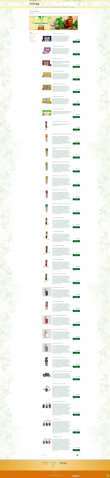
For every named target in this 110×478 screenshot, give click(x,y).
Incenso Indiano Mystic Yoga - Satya (58, 46)
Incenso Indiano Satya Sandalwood (58, 71)
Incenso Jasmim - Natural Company (58, 231)
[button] (45, 455)
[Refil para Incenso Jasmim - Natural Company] (47, 180)
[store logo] (34, 4)
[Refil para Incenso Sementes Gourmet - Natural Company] (47, 138)
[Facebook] (30, 0)
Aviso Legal (53, 465)
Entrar (74, 0)
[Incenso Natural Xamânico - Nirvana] (47, 292)
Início (30, 9)
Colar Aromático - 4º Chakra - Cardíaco (58, 383)
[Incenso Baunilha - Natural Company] (47, 250)
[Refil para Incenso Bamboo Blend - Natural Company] (47, 166)
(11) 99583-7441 (38, 0)
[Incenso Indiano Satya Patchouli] (47, 113)
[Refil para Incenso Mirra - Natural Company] (47, 194)
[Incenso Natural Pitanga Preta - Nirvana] (47, 361)
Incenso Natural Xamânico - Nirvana (58, 287)
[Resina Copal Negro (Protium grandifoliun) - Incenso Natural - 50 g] (47, 375)
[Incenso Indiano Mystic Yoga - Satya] (47, 50)
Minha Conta (45, 463)
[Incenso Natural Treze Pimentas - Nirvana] (47, 319)
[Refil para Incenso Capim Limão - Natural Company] (47, 208)
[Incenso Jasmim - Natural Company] (47, 236)
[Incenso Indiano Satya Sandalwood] (47, 75)
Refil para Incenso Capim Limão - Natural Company (60, 203)
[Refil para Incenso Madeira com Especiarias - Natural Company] (47, 152)
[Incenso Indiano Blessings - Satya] (47, 100)
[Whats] (35, 0)
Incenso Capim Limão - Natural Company (59, 273)
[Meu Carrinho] (79, 4)
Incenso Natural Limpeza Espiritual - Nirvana (59, 329)
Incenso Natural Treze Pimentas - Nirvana (59, 315)
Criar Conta (79, 0)
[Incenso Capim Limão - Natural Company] (47, 278)
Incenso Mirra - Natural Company (57, 259)
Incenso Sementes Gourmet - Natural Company (60, 121)
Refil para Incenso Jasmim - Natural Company (60, 175)
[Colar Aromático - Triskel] (47, 423)
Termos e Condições (53, 467)
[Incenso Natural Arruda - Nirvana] (47, 347)
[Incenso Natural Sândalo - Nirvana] (47, 306)
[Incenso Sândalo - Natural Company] (47, 222)
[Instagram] (31, 0)
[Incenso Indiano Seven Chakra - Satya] (47, 88)
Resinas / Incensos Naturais (33, 33)
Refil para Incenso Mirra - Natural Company (59, 189)
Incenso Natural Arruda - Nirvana (57, 343)
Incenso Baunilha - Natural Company (58, 245)
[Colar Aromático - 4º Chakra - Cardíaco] (47, 388)
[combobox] (58, 4)
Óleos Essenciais (31, 34)
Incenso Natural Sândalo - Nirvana (58, 301)
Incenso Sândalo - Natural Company (58, 217)
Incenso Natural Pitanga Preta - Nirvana (59, 357)
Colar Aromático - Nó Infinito (57, 436)
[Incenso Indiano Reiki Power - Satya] (47, 38)
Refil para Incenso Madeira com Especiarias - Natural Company (61, 148)
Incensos (30, 38)
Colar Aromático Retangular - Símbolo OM (59, 401)
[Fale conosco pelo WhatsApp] (107, 475)
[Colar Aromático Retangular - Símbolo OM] (47, 406)
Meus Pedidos (46, 464)
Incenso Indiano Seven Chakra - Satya (58, 83)
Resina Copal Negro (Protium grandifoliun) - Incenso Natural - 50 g (62, 371)
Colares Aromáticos (32, 40)
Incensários (31, 39)
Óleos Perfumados (32, 37)
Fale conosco (53, 463)
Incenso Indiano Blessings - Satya (58, 96)
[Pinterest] (33, 0)
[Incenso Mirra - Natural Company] (47, 264)
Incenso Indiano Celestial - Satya (57, 58)
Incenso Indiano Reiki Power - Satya (58, 33)
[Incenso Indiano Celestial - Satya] (47, 63)
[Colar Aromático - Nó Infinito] (47, 441)
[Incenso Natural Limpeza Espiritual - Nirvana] (47, 333)
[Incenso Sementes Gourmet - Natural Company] (47, 126)
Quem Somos (53, 464)
